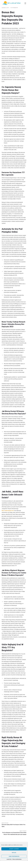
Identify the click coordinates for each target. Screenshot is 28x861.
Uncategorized (15, 7)
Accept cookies (14, 848)
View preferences (14, 856)
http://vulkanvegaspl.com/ (8, 510)
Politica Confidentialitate (16, 859)
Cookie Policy (9, 859)
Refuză (14, 852)
